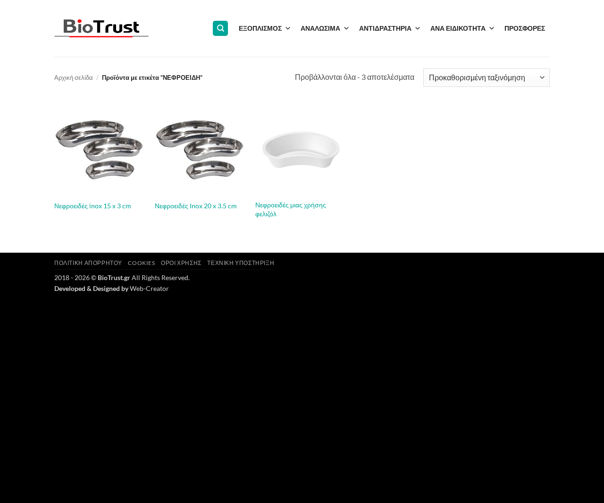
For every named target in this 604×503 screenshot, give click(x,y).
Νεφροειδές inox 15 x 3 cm (92, 206)
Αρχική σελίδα (73, 77)
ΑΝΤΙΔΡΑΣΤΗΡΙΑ (385, 28)
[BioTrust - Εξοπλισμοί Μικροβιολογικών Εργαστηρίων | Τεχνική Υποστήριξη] (101, 28)
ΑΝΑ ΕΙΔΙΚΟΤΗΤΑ (458, 28)
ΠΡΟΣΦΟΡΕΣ (524, 28)
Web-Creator (149, 288)
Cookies (141, 262)
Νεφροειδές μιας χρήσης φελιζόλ (290, 209)
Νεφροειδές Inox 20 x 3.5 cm (196, 206)
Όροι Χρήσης (181, 262)
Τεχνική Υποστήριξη (240, 262)
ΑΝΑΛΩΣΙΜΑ (320, 28)
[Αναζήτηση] (220, 28)
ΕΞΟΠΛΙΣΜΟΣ (260, 28)
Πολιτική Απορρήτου (88, 262)
